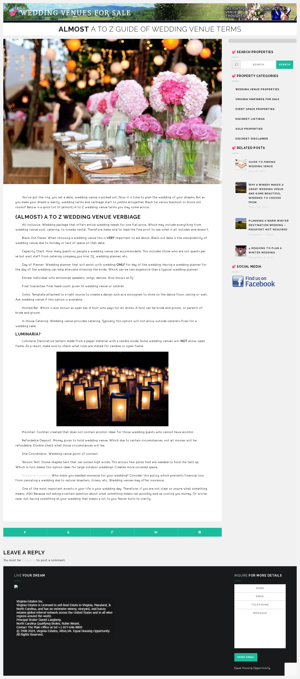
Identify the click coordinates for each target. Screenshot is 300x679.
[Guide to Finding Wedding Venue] (242, 164)
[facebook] (25, 532)
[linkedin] (156, 532)
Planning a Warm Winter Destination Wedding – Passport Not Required (269, 225)
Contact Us (273, 9)
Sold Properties (249, 128)
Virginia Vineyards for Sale (257, 99)
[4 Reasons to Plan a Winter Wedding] (242, 250)
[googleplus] (112, 532)
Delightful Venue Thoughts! (236, 12)
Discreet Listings (250, 119)
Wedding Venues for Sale (70, 13)
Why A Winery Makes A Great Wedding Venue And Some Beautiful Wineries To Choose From (266, 193)
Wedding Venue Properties (257, 89)
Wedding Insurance (36, 475)
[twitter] (69, 532)
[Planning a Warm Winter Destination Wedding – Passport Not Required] (242, 223)
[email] (200, 532)
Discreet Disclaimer (251, 138)
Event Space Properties (255, 109)
